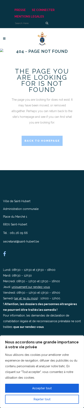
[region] (42, 371)
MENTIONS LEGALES (29, 16)
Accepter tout (42, 388)
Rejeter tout (42, 399)
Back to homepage (42, 140)
